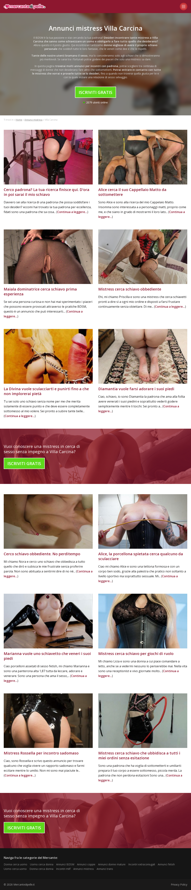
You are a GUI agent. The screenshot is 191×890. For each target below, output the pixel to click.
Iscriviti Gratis (95, 92)
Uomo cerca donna (41, 864)
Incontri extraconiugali (141, 864)
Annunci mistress (33, 119)
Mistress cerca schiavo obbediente (129, 289)
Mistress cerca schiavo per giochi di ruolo (135, 653)
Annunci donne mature (112, 864)
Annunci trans (105, 869)
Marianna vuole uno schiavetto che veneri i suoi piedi (47, 656)
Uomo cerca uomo (15, 869)
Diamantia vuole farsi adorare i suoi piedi (136, 388)
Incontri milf (63, 869)
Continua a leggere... (72, 212)
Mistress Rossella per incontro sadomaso (41, 753)
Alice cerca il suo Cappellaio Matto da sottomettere (132, 192)
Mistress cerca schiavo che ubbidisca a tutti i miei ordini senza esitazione (139, 755)
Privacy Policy (179, 884)
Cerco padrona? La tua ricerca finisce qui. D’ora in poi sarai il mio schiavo (46, 192)
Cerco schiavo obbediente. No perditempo (42, 553)
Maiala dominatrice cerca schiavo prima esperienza (40, 291)
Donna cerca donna (41, 869)
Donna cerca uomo (15, 864)
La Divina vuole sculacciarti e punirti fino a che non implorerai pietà (46, 391)
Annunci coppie (86, 864)
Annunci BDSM (65, 864)
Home (19, 119)
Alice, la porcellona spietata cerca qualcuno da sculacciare (140, 556)
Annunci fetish (166, 864)
